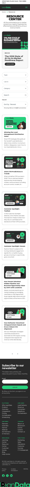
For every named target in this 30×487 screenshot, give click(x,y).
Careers (20, 430)
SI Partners (5, 434)
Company (21, 421)
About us (21, 423)
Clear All (4, 99)
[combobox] (15, 75)
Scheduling (6, 417)
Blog (3, 452)
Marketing (21, 440)
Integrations (6, 411)
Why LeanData (7, 405)
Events (20, 428)
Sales (19, 442)
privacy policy (6, 393)
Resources (5, 438)
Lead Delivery (22, 405)
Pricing (4, 413)
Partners (5, 421)
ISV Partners (6, 432)
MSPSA (26, 469)
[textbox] (15, 75)
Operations (21, 444)
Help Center (6, 454)
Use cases (21, 403)
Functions (21, 438)
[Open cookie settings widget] (3, 484)
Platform (5, 403)
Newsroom (21, 426)
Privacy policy (4, 469)
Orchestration (6, 415)
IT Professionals (23, 450)
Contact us (21, 432)
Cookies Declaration (14, 469)
